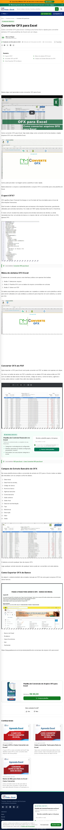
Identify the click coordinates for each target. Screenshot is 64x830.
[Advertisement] (32, 77)
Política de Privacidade (51, 444)
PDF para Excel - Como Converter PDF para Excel (28, 461)
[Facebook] (13, 806)
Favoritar (58, 42)
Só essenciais (44, 824)
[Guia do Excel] (7, 9)
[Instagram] (6, 806)
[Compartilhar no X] (7, 45)
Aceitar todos (56, 824)
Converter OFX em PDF (11, 58)
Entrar (2, 819)
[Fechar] (61, 805)
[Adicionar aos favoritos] (29, 726)
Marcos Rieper (10, 37)
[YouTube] (2, 806)
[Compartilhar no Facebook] (4, 45)
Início (2, 18)
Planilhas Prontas (10, 18)
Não (37, 711)
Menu (4, 13)
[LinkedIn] (10, 806)
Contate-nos (47, 13)
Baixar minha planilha (47, 449)
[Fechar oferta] (62, 2)
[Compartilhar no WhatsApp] (13, 45)
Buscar (3, 816)
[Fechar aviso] (62, 5)
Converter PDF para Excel (21, 266)
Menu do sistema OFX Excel (42, 56)
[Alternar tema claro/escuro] (61, 9)
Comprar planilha (43, 698)
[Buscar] (57, 9)
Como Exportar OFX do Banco (13, 61)
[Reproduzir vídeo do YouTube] (32, 112)
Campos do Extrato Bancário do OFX (45, 58)
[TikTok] (17, 806)
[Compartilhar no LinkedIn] (10, 45)
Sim (29, 711)
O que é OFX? (8, 56)
